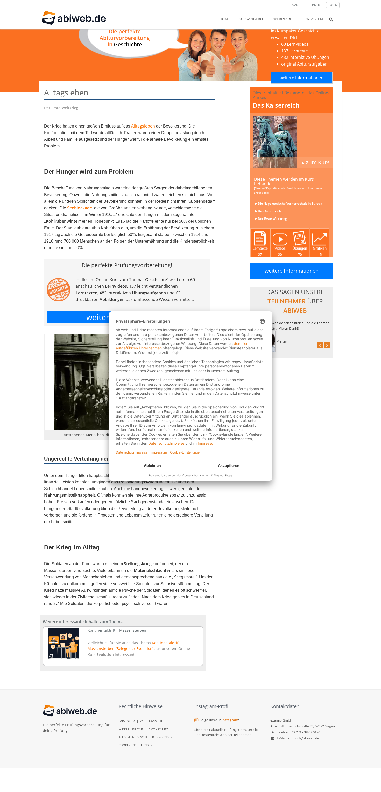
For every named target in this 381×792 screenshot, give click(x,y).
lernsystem (311, 19)
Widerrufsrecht (131, 729)
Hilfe (316, 4)
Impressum (127, 721)
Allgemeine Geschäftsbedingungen (145, 737)
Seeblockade (79, 208)
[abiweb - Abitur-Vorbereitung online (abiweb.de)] (291, 142)
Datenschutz (158, 729)
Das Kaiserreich (276, 105)
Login (332, 5)
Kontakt (298, 4)
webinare (282, 19)
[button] (331, 19)
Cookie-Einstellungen (135, 745)
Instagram (230, 720)
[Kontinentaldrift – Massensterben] (64, 643)
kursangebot (252, 19)
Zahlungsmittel (152, 721)
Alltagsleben (143, 126)
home (224, 19)
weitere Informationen (301, 78)
